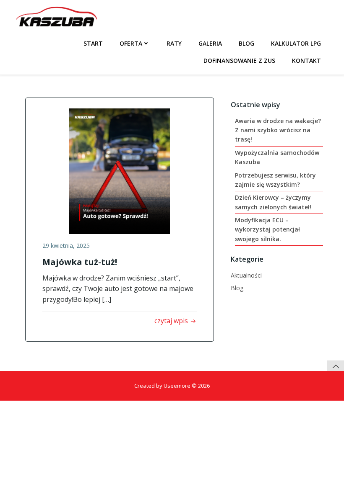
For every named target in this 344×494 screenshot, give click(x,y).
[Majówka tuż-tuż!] (119, 170)
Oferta (131, 43)
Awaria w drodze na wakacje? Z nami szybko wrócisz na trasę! (278, 130)
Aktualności (246, 275)
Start (93, 43)
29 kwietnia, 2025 (66, 246)
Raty (174, 43)
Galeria (210, 43)
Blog (246, 43)
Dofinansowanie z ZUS (239, 60)
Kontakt (306, 60)
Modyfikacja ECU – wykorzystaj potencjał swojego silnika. (267, 229)
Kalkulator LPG (296, 43)
